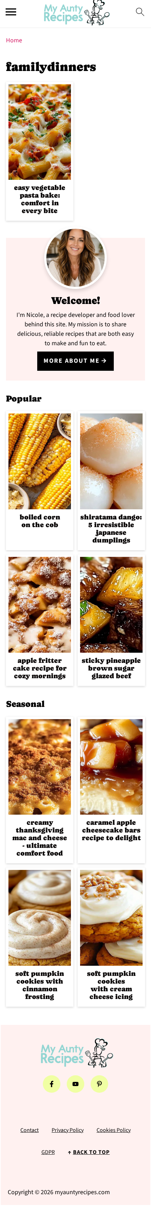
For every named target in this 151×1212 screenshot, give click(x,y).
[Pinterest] (99, 1084)
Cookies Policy (114, 1130)
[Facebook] (51, 1084)
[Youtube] (75, 1084)
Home (14, 40)
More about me (72, 360)
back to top (91, 1152)
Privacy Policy (68, 1130)
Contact (29, 1130)
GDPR (48, 1152)
